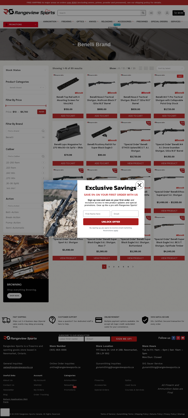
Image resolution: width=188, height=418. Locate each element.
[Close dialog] (139, 185)
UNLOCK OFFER (111, 222)
